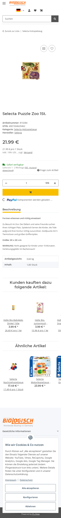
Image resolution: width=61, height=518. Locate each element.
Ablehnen (30, 506)
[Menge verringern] (6, 183)
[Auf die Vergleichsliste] (43, 48)
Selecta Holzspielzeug (25, 129)
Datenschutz (26, 480)
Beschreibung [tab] (12, 209)
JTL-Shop (36, 514)
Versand (28, 152)
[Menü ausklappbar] (4, 2)
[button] (29, 10)
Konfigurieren (30, 497)
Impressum (10, 480)
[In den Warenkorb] (5, 41)
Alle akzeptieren (30, 488)
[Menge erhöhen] (54, 183)
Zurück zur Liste (12, 31)
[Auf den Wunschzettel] (51, 48)
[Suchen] (54, 18)
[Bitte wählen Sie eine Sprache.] (20, 10)
